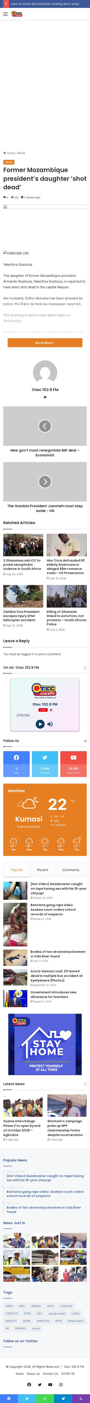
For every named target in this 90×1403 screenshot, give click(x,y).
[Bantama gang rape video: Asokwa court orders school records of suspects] (15, 924)
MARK (27, 1321)
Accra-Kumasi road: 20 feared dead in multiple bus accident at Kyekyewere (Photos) (57, 976)
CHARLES (66, 1306)
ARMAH (36, 1306)
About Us (33, 1373)
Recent (42, 870)
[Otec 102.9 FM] (28, 14)
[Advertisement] (45, 103)
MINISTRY (43, 1321)
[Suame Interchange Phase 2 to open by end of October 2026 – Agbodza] (23, 1105)
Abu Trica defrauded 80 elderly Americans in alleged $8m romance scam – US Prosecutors (66, 566)
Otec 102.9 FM (45, 389)
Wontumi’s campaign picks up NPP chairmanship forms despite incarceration (65, 1128)
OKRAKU (20, 1328)
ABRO (9, 1306)
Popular (17, 870)
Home (10, 153)
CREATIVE (12, 1313)
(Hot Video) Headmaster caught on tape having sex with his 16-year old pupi (59, 888)
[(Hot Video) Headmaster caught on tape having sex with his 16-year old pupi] (15, 891)
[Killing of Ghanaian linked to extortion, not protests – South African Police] (67, 596)
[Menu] (5, 15)
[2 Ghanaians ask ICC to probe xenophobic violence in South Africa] (23, 545)
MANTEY (11, 1321)
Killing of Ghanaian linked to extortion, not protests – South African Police (67, 618)
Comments (70, 870)
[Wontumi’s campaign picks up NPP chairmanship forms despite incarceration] (67, 1105)
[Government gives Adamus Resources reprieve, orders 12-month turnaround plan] (16, 1240)
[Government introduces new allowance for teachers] (15, 998)
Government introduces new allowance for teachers (53, 994)
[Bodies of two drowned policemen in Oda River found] (15, 958)
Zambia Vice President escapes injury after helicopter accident (21, 616)
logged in (27, 654)
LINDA (76, 1313)
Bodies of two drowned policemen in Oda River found (58, 954)
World (21, 153)
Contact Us (50, 1373)
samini (36, 1328)
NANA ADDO (75, 1321)
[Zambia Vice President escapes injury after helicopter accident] (23, 596)
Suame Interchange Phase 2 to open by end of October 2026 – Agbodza (21, 1128)
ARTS (50, 1306)
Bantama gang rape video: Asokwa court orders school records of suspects (53, 909)
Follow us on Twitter (20, 1341)
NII (7, 1328)
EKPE (27, 1313)
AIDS (22, 1306)
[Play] (40, 724)
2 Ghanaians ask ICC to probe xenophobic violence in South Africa (22, 564)
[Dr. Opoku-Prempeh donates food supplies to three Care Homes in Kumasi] (45, 1274)
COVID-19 (67, 1373)
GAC (40, 1313)
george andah (57, 1313)
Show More (44, 343)
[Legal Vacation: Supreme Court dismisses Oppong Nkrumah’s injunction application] (73, 1274)
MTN (58, 1321)
